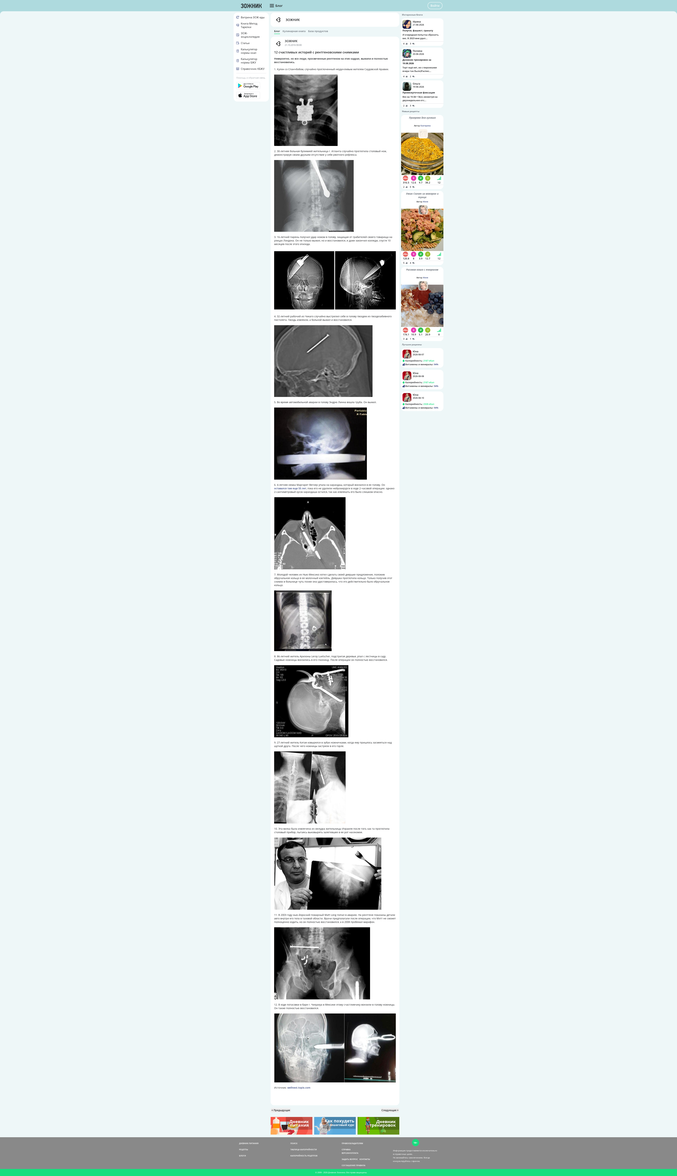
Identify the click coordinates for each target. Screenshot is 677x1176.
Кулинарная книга (294, 31)
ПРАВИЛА (360, 1165)
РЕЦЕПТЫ (243, 1149)
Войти (435, 6)
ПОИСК (293, 1143)
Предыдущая (281, 1110)
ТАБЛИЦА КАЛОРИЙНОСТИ (303, 1149)
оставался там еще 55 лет (290, 488)
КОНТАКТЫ (364, 1159)
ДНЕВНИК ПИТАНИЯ (248, 1143)
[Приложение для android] (251, 85)
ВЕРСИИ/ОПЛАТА (350, 1153)
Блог (277, 31)
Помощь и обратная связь (250, 77)
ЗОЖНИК (293, 20)
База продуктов (318, 31)
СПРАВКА (346, 1149)
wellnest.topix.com (298, 1087)
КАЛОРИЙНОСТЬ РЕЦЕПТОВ (303, 1155)
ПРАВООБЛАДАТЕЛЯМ (352, 1143)
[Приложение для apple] (251, 95)
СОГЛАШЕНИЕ (348, 1165)
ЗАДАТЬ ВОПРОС (350, 1159)
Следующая (389, 1110)
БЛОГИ (242, 1155)
